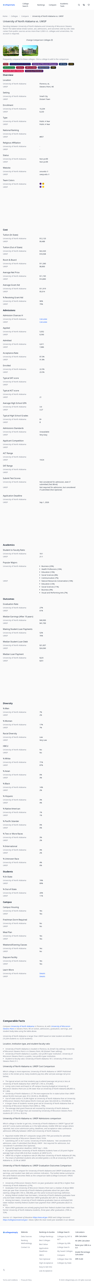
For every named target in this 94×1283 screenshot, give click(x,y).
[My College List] (88, 5)
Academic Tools (64, 4)
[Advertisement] (39, 209)
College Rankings (46, 1236)
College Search (63, 1247)
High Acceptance (46, 1263)
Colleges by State (64, 1263)
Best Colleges (44, 1240)
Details (42, 973)
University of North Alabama (22, 1026)
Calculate (43, 319)
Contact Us (25, 1247)
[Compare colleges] (84, 5)
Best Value (43, 1244)
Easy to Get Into (45, 1267)
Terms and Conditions (10, 1280)
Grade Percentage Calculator (82, 1253)
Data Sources (26, 1236)
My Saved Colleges (65, 1251)
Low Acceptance (45, 1271)
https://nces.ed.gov (40, 1217)
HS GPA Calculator (82, 1241)
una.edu (43, 171)
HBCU (41, 1255)
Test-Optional (44, 1259)
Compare (52, 5)
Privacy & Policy (26, 1280)
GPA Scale (79, 1259)
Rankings (41, 5)
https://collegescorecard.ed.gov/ (15, 1220)
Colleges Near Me (64, 1259)
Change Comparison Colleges (38, 40)
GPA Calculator (81, 1236)
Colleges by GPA (63, 1243)
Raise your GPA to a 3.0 (83, 1246)
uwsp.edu (44, 174)
